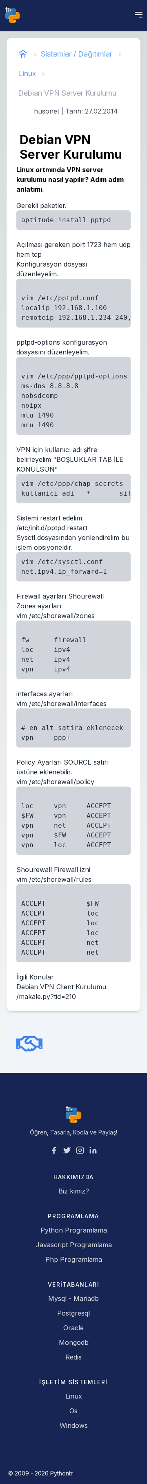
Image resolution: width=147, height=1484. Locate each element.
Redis (73, 1357)
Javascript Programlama (74, 1245)
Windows (74, 1425)
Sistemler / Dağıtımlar (76, 54)
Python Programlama (73, 1230)
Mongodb (74, 1342)
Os (73, 1411)
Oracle (73, 1328)
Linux (27, 73)
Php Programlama (73, 1259)
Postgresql (73, 1313)
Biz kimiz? (73, 1191)
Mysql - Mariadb (73, 1298)
